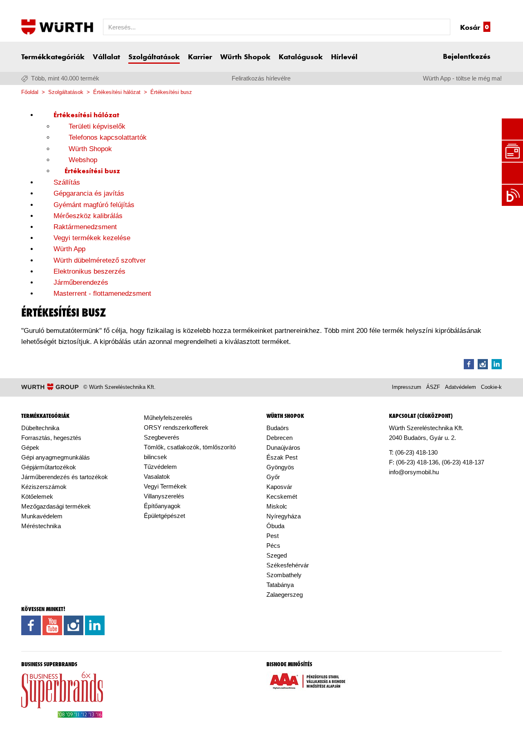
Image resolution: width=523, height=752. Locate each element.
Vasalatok (157, 476)
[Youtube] (52, 630)
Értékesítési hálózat (117, 92)
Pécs (273, 545)
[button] (472, 56)
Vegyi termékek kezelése (92, 238)
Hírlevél (344, 57)
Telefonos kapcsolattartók (108, 137)
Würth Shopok (245, 57)
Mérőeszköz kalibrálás (88, 216)
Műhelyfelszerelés (168, 417)
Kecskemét (281, 496)
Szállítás (67, 182)
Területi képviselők (97, 126)
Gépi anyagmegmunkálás (55, 457)
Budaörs (277, 427)
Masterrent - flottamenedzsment (102, 293)
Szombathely (284, 574)
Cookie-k (491, 387)
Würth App (69, 249)
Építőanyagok (162, 505)
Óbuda (275, 525)
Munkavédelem (42, 516)
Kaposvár (279, 486)
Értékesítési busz (171, 92)
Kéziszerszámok (44, 486)
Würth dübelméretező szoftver (100, 260)
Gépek (30, 447)
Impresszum (406, 387)
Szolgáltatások (154, 57)
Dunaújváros (283, 447)
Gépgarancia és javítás (89, 193)
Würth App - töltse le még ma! (462, 78)
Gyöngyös (280, 467)
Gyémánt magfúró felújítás (94, 205)
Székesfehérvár (287, 565)
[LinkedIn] (95, 630)
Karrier (200, 57)
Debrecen (279, 437)
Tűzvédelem (160, 466)
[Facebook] (469, 364)
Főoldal (29, 92)
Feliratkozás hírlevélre (261, 78)
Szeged (276, 555)
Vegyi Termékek (165, 486)
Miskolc (276, 506)
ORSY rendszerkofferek (176, 427)
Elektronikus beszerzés (89, 271)
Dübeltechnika (40, 427)
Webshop (83, 160)
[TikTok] (113, 627)
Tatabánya (280, 584)
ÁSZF (433, 387)
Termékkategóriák (53, 57)
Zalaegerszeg (284, 594)
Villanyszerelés (164, 496)
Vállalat (106, 57)
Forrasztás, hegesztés (51, 437)
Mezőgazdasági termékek (56, 506)
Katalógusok (301, 57)
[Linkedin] (497, 364)
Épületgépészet (164, 515)
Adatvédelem (460, 387)
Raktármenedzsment (85, 227)
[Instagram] (483, 364)
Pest (272, 535)
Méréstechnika (41, 525)
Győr (273, 476)
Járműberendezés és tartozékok (64, 476)
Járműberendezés (81, 282)
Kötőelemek (37, 496)
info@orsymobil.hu (414, 472)
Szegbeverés (161, 437)
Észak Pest (281, 457)
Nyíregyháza (283, 516)
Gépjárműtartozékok (48, 467)
